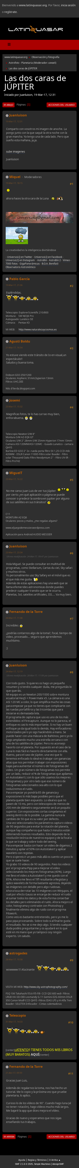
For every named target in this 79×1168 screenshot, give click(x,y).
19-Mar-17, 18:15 (14, 182)
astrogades (18, 953)
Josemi (14, 400)
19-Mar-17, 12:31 (14, 121)
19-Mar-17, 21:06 (14, 285)
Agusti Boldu (19, 341)
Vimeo (66, 260)
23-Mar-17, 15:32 (14, 406)
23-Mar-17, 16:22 (14, 479)
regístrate (10, 12)
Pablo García (19, 279)
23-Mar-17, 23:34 (14, 552)
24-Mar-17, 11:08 (14, 617)
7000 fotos (12, 263)
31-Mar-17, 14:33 (14, 1021)
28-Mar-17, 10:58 (14, 959)
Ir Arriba (9, 1136)
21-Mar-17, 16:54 (14, 347)
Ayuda (21, 1159)
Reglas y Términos (37, 1159)
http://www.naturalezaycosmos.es (38, 329)
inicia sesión (68, 5)
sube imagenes (15, 151)
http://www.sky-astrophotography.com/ (45, 987)
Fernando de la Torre (26, 611)
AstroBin (42, 260)
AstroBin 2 (55, 260)
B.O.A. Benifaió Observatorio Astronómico (32, 265)
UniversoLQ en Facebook (48, 257)
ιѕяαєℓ (52, 62)
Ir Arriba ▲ (55, 1159)
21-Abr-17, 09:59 (14, 1072)
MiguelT (15, 473)
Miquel (14, 177)
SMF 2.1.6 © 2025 (24, 1164)
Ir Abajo (8, 104)
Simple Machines (42, 1164)
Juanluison (18, 115)
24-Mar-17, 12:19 (14, 671)
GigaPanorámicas (30, 263)
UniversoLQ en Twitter (19, 257)
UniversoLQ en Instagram (20, 260)
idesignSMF (58, 1164)
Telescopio (17, 1015)
